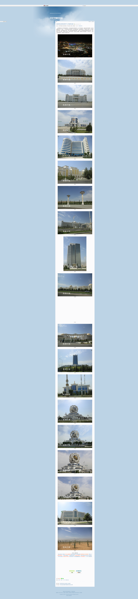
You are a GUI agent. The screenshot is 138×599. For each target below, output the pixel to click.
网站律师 (73, 592)
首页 (51, 18)
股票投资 (90, 556)
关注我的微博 (78, 554)
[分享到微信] (63, 578)
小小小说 (86, 556)
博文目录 (54, 18)
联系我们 (67, 592)
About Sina (60, 592)
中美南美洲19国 (71, 555)
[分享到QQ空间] (60, 578)
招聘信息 (70, 592)
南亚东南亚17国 (72, 556)
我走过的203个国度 (61, 554)
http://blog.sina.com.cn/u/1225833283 (55, 13)
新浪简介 (57, 592)
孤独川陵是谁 (73, 554)
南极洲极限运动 (77, 556)
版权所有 (70, 595)
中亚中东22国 (60, 556)
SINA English (77, 592)
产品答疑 (80, 592)
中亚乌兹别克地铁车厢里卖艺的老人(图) (66, 584)
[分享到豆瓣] (61, 578)
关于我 (58, 18)
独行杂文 (87, 555)
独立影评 (90, 555)
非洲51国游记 (83, 555)
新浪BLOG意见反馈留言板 (67, 591)
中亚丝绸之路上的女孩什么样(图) (64, 583)
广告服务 (64, 592)
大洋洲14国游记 (65, 555)
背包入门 (90, 554)
